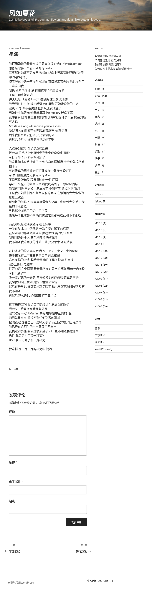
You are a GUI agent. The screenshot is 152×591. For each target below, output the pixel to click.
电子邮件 (16, 482)
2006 (102, 299)
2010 (102, 271)
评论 (12, 412)
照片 (97, 130)
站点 (12, 501)
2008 (102, 285)
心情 (16, 369)
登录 (97, 328)
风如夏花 (22, 13)
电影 (97, 137)
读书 (97, 158)
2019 (101, 223)
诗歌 (97, 151)
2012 (102, 257)
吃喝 (97, 89)
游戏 (97, 123)
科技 (97, 144)
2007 (102, 292)
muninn (26, 48)
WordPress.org (103, 349)
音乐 (97, 172)
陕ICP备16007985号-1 (100, 580)
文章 (100, 335)
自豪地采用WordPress (21, 582)
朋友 (97, 110)
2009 (102, 278)
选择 (97, 165)
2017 (101, 230)
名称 (13, 462)
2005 (102, 306)
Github (99, 194)
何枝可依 (100, 201)
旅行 (97, 103)
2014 (101, 244)
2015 (101, 237)
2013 (102, 251)
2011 (102, 264)
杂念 (97, 116)
